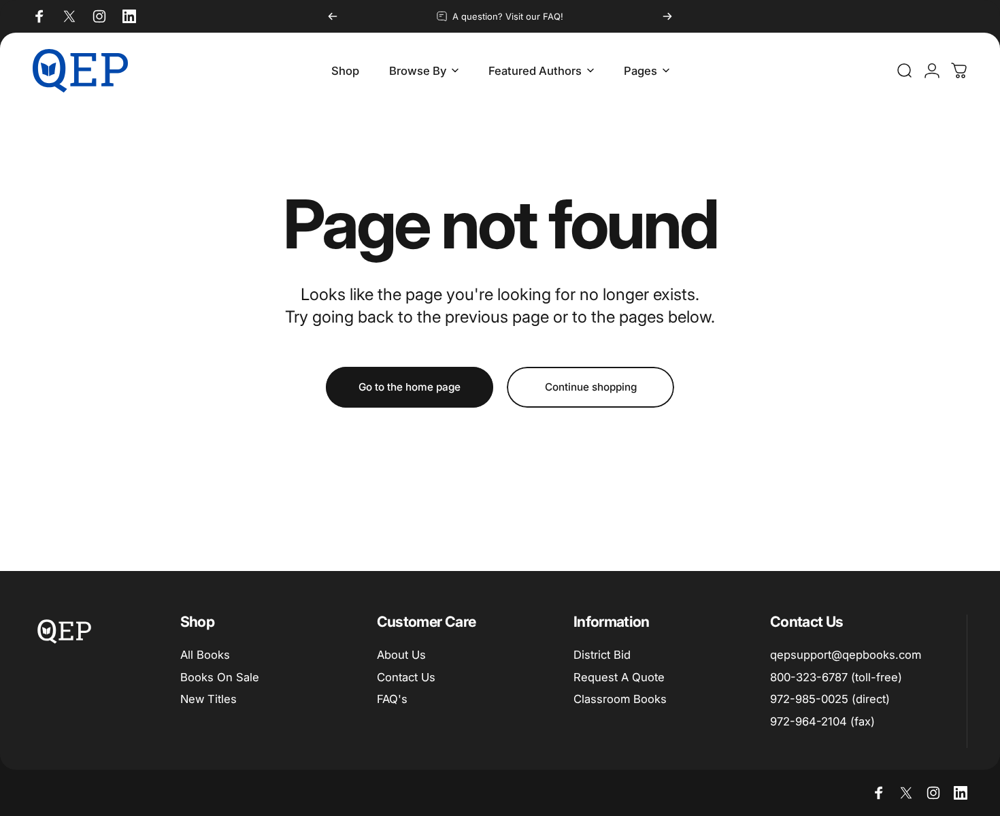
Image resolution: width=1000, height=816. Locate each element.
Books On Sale (219, 677)
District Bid (602, 655)
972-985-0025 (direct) (830, 699)
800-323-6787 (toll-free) (836, 677)
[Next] (667, 16)
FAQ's (392, 699)
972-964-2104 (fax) (822, 722)
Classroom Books (620, 699)
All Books (205, 655)
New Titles (208, 699)
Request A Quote (619, 677)
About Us (401, 655)
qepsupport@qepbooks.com (845, 655)
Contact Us (406, 677)
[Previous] (333, 16)
